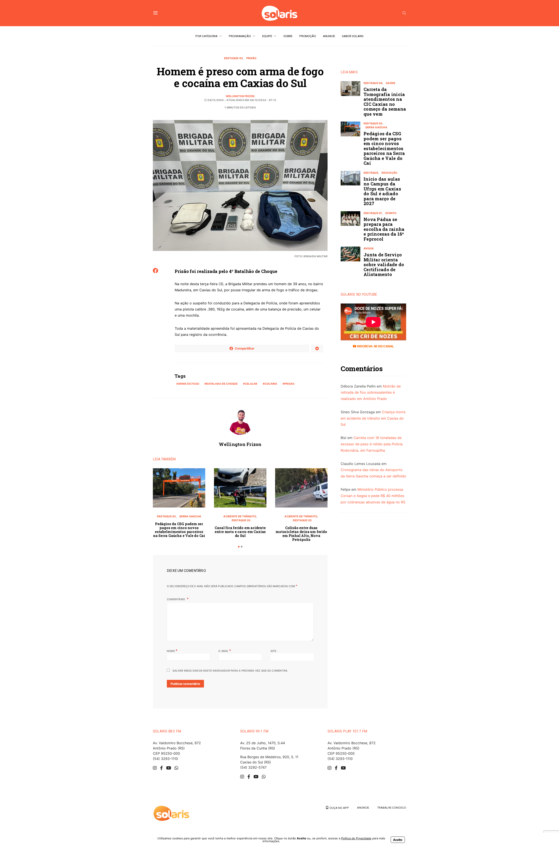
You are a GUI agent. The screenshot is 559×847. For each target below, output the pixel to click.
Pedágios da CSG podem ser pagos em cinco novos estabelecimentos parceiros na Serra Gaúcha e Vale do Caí (179, 529)
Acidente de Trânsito (239, 516)
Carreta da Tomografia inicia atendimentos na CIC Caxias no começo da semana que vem (385, 101)
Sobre (287, 36)
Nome (172, 650)
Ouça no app (338, 807)
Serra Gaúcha (190, 516)
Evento (390, 213)
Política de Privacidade (356, 838)
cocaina (270, 383)
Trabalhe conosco (391, 807)
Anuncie (329, 36)
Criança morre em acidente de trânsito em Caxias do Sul (373, 418)
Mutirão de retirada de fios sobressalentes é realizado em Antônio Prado (371, 392)
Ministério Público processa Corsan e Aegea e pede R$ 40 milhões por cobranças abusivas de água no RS (373, 495)
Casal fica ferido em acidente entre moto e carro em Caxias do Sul (240, 531)
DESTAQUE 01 (373, 213)
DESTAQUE (371, 172)
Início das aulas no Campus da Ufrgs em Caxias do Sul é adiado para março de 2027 (382, 191)
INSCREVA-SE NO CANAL (375, 346)
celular (251, 383)
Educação (389, 172)
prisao (289, 383)
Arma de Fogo (188, 383)
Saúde (390, 83)
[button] (238, 546)
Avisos (369, 248)
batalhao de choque (222, 383)
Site (273, 651)
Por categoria (206, 36)
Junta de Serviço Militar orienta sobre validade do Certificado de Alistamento (384, 264)
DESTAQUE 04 (373, 83)
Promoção (307, 36)
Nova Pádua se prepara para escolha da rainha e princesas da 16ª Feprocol (384, 229)
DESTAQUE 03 (233, 58)
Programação (240, 36)
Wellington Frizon (240, 96)
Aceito (397, 840)
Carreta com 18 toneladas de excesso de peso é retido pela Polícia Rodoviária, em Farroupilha (372, 444)
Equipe (267, 36)
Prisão (251, 58)
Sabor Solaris (353, 36)
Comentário (176, 599)
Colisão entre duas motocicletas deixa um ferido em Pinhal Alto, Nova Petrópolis (301, 533)
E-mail (225, 650)
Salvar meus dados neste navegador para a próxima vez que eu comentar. (230, 670)
